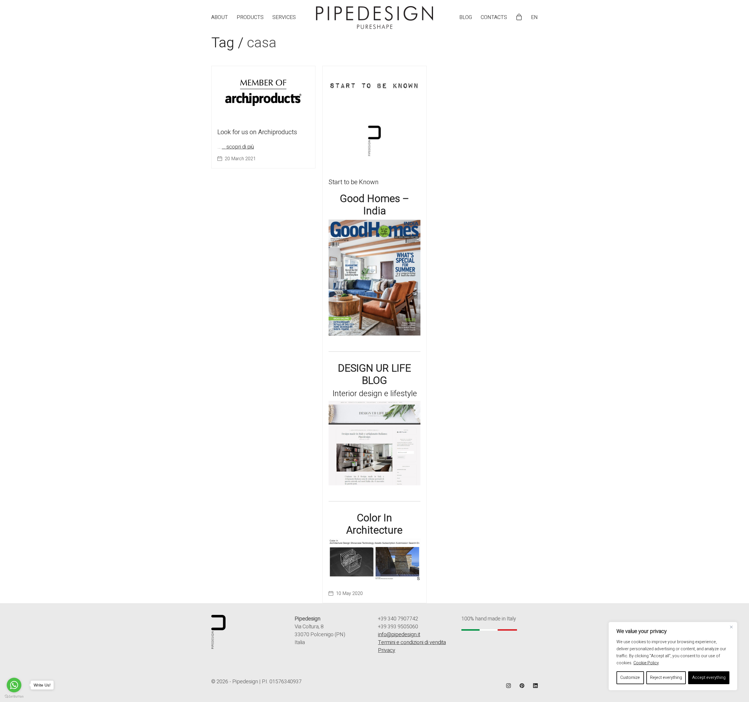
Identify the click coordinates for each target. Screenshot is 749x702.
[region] (673, 656)
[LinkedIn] (535, 685)
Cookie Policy (646, 663)
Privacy (386, 650)
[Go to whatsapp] (14, 685)
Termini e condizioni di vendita (412, 642)
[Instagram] (508, 685)
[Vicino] (731, 626)
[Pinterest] (522, 685)
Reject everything (666, 678)
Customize (630, 678)
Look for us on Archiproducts (257, 132)
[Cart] (519, 17)
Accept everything (709, 678)
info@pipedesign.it (399, 635)
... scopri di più (238, 147)
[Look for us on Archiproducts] (263, 93)
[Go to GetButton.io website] (14, 696)
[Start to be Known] (374, 118)
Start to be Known (354, 182)
